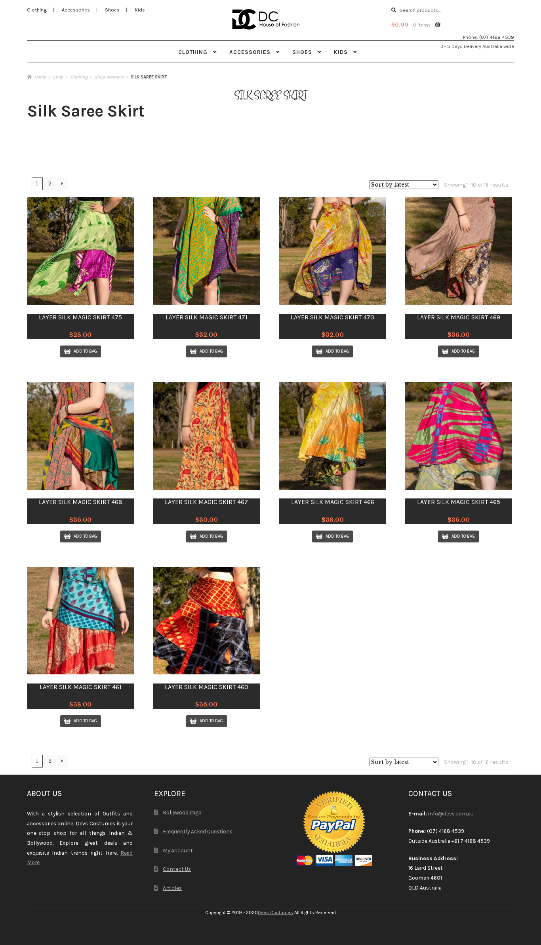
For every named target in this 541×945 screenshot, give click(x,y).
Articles (172, 888)
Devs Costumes (275, 912)
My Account (178, 850)
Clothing (37, 10)
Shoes (112, 10)
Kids (140, 10)
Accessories (76, 10)
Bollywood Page (182, 812)
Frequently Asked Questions (197, 831)
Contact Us (177, 869)
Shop (58, 77)
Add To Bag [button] (85, 351)
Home (40, 77)
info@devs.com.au (451, 813)
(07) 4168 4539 (496, 37)
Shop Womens (109, 77)
